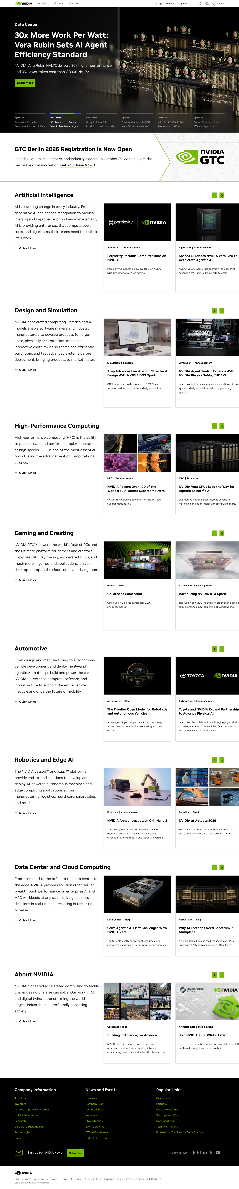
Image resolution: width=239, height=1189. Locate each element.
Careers (19, 1138)
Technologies (23, 1132)
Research (20, 1120)
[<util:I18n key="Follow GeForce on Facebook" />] (194, 1153)
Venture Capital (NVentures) (32, 1109)
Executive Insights (167, 1109)
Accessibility (92, 1179)
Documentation (165, 1120)
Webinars (91, 1115)
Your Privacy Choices (46, 1179)
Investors (20, 1103)
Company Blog (94, 1103)
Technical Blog (94, 1109)
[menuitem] (44, 3)
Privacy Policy (23, 1179)
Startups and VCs (167, 1115)
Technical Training (167, 1126)
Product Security (138, 1179)
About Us (20, 1098)
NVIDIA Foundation (26, 1115)
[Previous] (214, 195)
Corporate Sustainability (29, 1126)
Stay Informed (94, 1120)
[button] (207, 4)
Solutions (58, 3)
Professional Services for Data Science (179, 1132)
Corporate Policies (114, 1179)
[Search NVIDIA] (201, 3)
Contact (156, 1179)
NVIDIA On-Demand (98, 1138)
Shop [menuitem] (159, 3)
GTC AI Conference (97, 1132)
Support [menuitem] (182, 3)
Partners (161, 1103)
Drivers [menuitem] (170, 3)
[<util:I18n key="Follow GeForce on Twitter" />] (211, 1153)
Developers (163, 1098)
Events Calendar (96, 1126)
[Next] (221, 195)
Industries (73, 3)
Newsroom (92, 1098)
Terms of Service (71, 1179)
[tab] (30, 120)
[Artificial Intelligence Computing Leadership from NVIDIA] (24, 3)
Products (43, 3)
